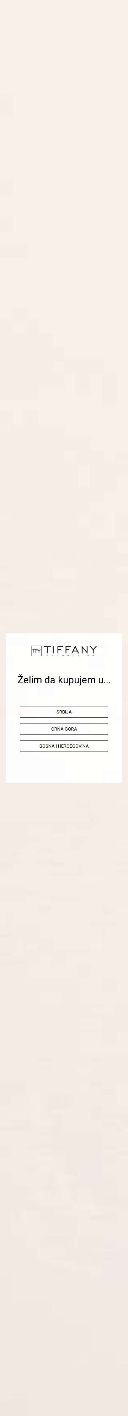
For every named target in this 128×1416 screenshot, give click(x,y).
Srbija (64, 712)
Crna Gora (64, 729)
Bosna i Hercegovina (64, 746)
